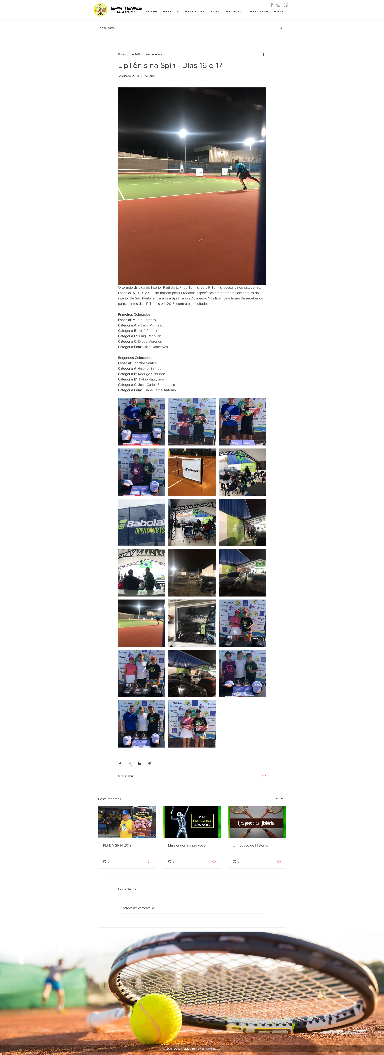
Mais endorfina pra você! (187, 845)
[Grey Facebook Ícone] (271, 4)
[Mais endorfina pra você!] (192, 822)
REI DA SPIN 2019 (117, 845)
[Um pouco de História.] (257, 822)
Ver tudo (280, 798)
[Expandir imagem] (141, 422)
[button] (281, 27)
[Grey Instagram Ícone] (278, 4)
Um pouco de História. (250, 845)
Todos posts (106, 27)
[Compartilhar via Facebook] (120, 764)
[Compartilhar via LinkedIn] (139, 764)
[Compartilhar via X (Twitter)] (130, 764)
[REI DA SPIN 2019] (127, 822)
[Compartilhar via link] (149, 764)
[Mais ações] (263, 54)
